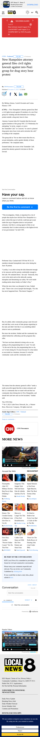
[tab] (8, 600)
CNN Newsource (8, 86)
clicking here (18, 571)
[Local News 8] (14, 12)
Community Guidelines (9, 691)
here (11, 577)
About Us (21, 691)
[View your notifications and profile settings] (36, 600)
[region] (20, 610)
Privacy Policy (26, 688)
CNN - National (21, 412)
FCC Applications (16, 693)
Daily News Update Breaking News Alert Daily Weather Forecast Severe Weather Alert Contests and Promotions (10, 714)
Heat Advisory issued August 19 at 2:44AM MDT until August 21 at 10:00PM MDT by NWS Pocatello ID (19, 30)
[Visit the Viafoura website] (33, 635)
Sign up (34, 584)
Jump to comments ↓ (8, 419)
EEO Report (6, 688)
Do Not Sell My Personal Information (14, 696)
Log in (29, 584)
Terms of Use (15, 688)
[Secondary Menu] (4, 12)
